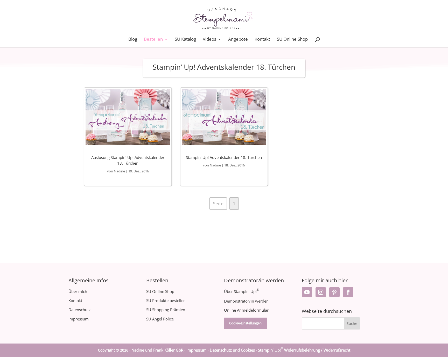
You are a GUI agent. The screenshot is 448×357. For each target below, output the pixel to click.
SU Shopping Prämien (165, 309)
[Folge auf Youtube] (307, 292)
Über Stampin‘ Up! (241, 291)
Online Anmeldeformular (246, 310)
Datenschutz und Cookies (232, 350)
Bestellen (153, 39)
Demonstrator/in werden (246, 301)
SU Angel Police (160, 318)
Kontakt (262, 39)
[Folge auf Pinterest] (334, 292)
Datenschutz (79, 309)
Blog (132, 39)
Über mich (77, 291)
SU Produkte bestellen (166, 300)
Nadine (119, 171)
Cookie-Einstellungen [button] (245, 323)
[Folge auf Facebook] (348, 292)
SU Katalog (185, 39)
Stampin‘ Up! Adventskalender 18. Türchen (224, 157)
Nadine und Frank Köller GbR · (158, 350)
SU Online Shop (292, 39)
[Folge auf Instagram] (321, 292)
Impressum (78, 318)
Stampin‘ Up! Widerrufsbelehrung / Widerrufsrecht (304, 350)
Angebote (238, 39)
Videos (209, 39)
